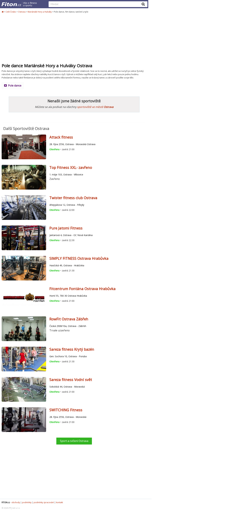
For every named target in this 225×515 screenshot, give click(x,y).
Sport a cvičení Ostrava (74, 441)
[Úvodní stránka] (3, 11)
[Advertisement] (74, 38)
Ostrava (22, 11)
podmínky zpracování (44, 502)
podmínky (26, 502)
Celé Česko (11, 11)
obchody (16, 502)
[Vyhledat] (143, 4)
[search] (95, 4)
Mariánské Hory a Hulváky (40, 11)
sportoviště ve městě (95, 107)
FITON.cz (6, 502)
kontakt (59, 502)
